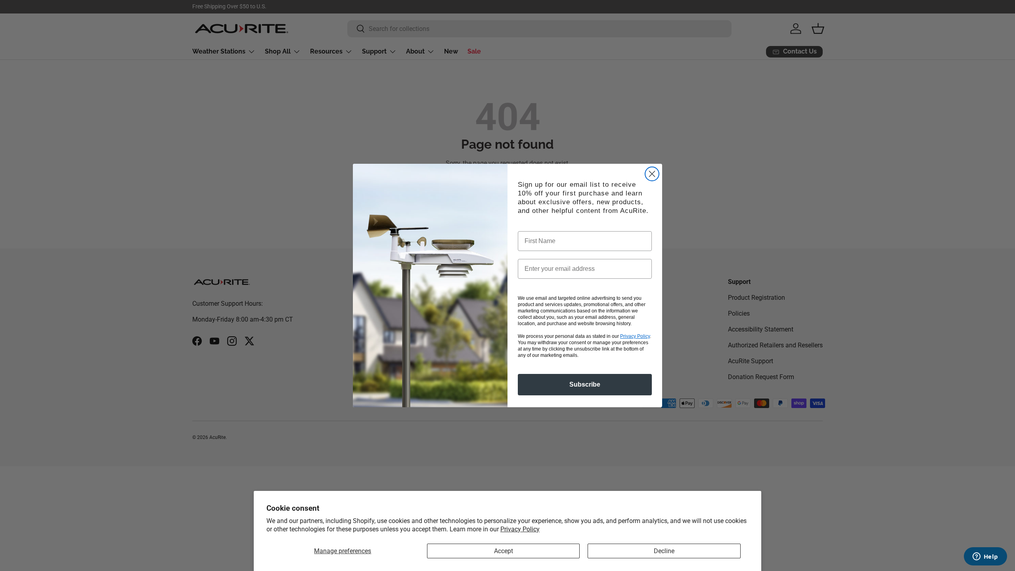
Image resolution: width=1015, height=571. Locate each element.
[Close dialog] (652, 174)
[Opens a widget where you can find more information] (985, 557)
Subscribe (584, 384)
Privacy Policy (520, 529)
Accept (503, 551)
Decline (664, 551)
